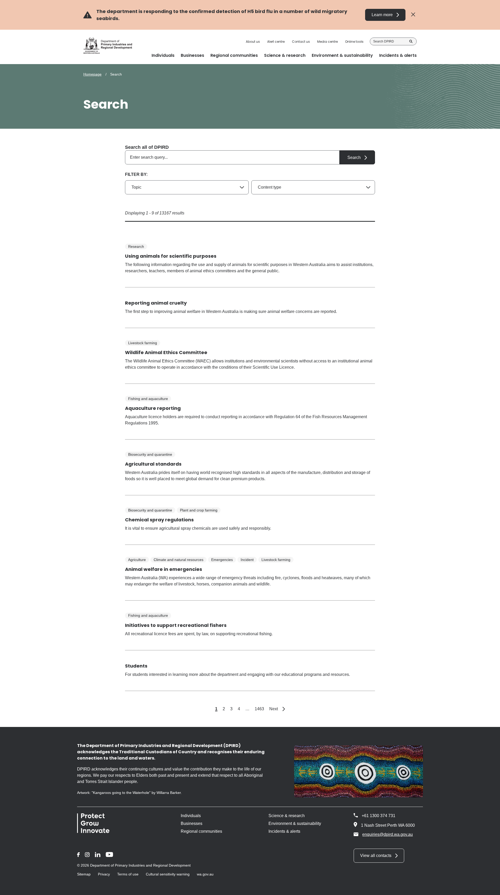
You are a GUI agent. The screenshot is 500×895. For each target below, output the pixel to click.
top (490, 888)
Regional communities (201, 831)
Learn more (382, 15)
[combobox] (250, 157)
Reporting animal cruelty (156, 303)
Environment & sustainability (294, 823)
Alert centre (276, 42)
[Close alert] (413, 14)
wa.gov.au (205, 874)
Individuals (191, 815)
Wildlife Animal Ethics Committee (166, 352)
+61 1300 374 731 (378, 815)
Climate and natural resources (178, 560)
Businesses (191, 823)
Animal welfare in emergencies (163, 569)
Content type (269, 187)
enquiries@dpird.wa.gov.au (387, 834)
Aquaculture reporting (153, 408)
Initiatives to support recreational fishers (176, 625)
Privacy (104, 874)
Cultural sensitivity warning (168, 874)
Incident (247, 560)
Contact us (301, 42)
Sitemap (84, 874)
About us (253, 42)
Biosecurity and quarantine (150, 454)
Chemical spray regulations (159, 519)
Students (136, 666)
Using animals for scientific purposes (170, 256)
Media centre (327, 42)
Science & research (286, 815)
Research (136, 246)
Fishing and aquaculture (148, 399)
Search (411, 41)
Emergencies (222, 560)
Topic (136, 187)
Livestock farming (142, 343)
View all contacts (375, 855)
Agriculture (137, 560)
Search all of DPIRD (147, 147)
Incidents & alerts (284, 831)
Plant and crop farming (198, 510)
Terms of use (128, 874)
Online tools (354, 42)
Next (277, 709)
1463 (259, 709)
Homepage (92, 74)
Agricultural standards (153, 464)
